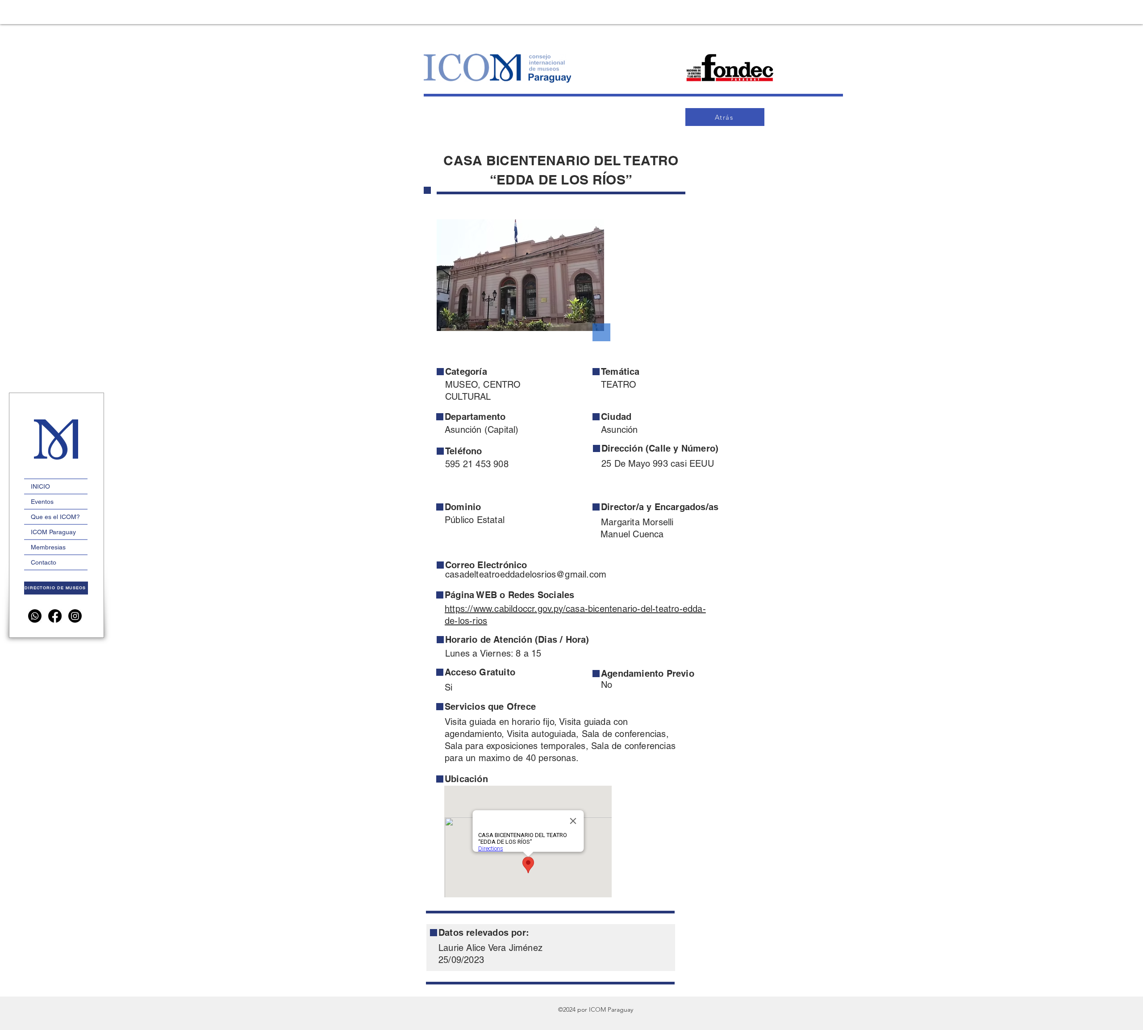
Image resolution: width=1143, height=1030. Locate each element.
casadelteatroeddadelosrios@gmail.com (525, 574)
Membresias (48, 547)
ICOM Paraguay (53, 532)
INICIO (40, 486)
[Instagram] (75, 616)
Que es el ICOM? (55, 516)
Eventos (42, 501)
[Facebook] (55, 616)
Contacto (43, 562)
